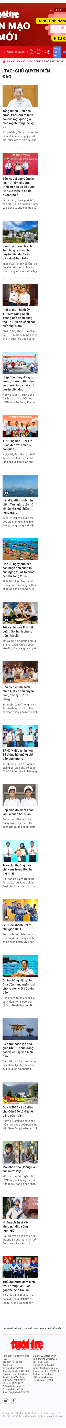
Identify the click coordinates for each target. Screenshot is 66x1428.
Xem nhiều (21, 61)
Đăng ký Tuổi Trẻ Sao (57, 51)
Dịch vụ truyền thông (43, 1374)
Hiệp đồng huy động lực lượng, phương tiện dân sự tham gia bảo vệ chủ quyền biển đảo (19, 383)
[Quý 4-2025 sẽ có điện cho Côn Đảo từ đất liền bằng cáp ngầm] (20, 1093)
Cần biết (31, 52)
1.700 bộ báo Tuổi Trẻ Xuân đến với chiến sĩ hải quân (17, 445)
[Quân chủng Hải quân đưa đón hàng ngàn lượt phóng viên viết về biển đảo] (20, 966)
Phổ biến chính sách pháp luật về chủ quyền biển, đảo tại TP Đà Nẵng (18, 693)
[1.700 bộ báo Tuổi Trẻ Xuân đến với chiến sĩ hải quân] (20, 426)
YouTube (21, 52)
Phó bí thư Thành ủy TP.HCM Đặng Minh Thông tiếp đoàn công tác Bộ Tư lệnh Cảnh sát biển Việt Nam (19, 318)
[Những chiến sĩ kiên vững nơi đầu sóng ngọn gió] (20, 1208)
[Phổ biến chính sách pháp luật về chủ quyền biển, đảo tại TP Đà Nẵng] (20, 672)
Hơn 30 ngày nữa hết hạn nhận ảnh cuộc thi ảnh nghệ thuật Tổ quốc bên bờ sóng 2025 (18, 570)
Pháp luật (55, 61)
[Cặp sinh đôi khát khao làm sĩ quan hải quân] (20, 795)
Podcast (10, 52)
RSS (51, 1380)
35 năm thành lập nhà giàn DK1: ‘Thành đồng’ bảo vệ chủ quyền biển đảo (18, 1050)
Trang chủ (8, 1328)
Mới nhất (11, 61)
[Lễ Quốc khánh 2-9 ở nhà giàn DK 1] (20, 910)
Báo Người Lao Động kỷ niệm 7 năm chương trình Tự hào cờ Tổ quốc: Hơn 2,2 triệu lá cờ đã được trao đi (19, 187)
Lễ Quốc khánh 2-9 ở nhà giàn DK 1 (16, 927)
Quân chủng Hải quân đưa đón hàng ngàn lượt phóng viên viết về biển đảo (19, 986)
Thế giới (45, 61)
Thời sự (37, 61)
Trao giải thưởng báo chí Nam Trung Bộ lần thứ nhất (17, 869)
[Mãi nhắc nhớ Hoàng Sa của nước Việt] (20, 1152)
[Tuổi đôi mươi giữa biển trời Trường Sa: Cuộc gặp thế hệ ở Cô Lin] (20, 1267)
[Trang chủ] (4, 61)
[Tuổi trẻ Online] (27, 1344)
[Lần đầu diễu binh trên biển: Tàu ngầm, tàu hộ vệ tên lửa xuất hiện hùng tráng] (20, 486)
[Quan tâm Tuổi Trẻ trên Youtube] (5, 1401)
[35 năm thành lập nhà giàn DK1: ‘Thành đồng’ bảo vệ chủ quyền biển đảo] (20, 1029)
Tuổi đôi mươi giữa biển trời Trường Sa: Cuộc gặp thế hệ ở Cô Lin (19, 1286)
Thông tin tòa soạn (12, 1386)
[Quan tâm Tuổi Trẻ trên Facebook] (13, 1401)
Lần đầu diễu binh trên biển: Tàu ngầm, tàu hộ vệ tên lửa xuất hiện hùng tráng (18, 506)
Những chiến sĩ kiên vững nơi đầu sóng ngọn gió (16, 1226)
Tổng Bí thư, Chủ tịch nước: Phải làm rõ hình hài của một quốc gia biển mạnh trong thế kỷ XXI (18, 119)
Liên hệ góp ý (40, 1380)
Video (29, 61)
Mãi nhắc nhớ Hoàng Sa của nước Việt (19, 1169)
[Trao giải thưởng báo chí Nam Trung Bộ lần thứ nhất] (20, 851)
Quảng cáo (39, 52)
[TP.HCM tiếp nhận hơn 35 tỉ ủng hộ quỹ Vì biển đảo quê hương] (20, 736)
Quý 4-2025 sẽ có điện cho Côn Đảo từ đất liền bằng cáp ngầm (19, 1111)
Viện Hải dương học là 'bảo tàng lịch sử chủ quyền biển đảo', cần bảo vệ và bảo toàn (17, 252)
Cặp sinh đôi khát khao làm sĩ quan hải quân (18, 812)
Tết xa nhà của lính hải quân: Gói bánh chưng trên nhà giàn (18, 631)
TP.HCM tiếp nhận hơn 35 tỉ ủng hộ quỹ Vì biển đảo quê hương (18, 755)
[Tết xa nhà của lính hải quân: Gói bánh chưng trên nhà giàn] (20, 613)
